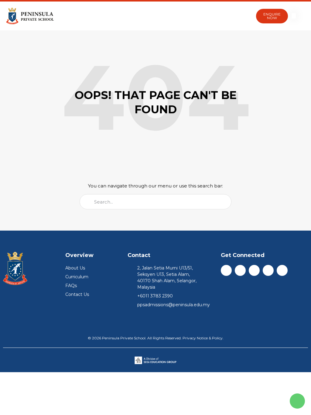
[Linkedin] (254, 270)
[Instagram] (240, 270)
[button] (245, 16)
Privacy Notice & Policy (203, 338)
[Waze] (268, 270)
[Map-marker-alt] (282, 270)
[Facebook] (226, 270)
